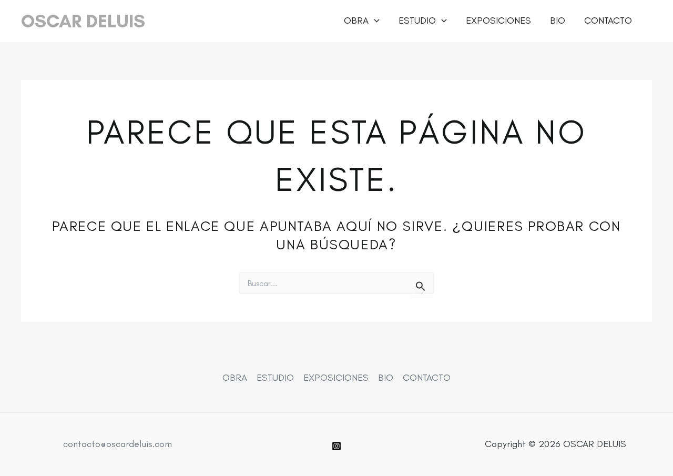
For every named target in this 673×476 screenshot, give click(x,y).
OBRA (356, 20)
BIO (557, 20)
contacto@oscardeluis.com (117, 444)
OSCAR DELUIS (83, 21)
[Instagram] (336, 446)
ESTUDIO (417, 20)
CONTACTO (608, 20)
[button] (374, 20)
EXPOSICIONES (498, 20)
